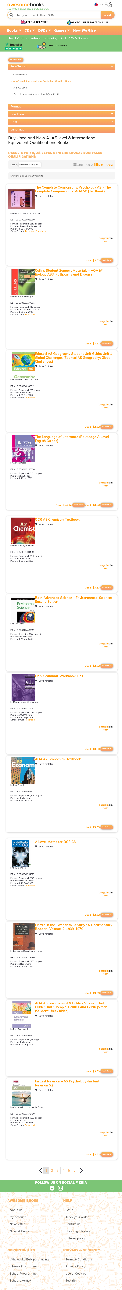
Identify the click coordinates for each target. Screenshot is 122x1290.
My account (18, 1217)
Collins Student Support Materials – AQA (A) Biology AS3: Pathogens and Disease (69, 272)
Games (60, 30)
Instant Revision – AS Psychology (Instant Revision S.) (67, 1083)
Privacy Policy (75, 1266)
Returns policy (75, 1238)
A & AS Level (20, 87)
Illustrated (30, 231)
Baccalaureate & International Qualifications (38, 94)
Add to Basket (106, 260)
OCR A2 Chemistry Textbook (57, 519)
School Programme (23, 1273)
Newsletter (17, 1224)
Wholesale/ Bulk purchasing (29, 1259)
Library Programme (23, 1266)
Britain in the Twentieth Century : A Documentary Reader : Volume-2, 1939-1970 (73, 927)
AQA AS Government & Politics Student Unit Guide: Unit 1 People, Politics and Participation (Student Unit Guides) (71, 1007)
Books (13, 30)
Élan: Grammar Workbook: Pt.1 (59, 676)
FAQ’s (69, 1210)
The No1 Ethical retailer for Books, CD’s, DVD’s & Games (47, 38)
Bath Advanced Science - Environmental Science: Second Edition (73, 600)
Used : (92, 260)
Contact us (72, 1224)
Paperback (41, 231)
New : (64, 504)
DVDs (43, 30)
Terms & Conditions (79, 1259)
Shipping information (80, 1231)
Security (71, 1280)
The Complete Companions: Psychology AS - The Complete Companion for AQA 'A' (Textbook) (73, 189)
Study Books (20, 74)
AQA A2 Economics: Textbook (58, 759)
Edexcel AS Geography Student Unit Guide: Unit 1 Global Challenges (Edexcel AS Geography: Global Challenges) (73, 358)
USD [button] (102, 4)
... (74, 1170)
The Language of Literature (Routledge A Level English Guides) (72, 439)
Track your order (77, 1217)
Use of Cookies (75, 1273)
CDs (28, 30)
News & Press (19, 1231)
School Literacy (20, 1280)
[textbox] (54, 15)
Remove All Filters (16, 59)
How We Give (84, 30)
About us (16, 1210)
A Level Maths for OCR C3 (55, 842)
